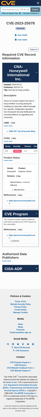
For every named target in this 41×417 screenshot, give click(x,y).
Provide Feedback (30, 13)
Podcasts (20, 330)
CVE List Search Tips (10, 13)
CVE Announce (22, 351)
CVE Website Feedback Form (20, 368)
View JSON (22, 35)
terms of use (11, 382)
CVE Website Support (19, 371)
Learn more (8, 126)
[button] (38, 3)
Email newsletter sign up (20, 332)
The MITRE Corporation (24, 393)
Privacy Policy (20, 307)
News (20, 324)
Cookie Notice (20, 310)
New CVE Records (22, 348)
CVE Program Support (20, 362)
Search (35, 10)
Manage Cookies (20, 312)
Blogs (20, 327)
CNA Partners (20, 365)
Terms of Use (20, 301)
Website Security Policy (20, 304)
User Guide (22, 40)
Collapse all (33, 49)
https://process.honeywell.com (22, 201)
